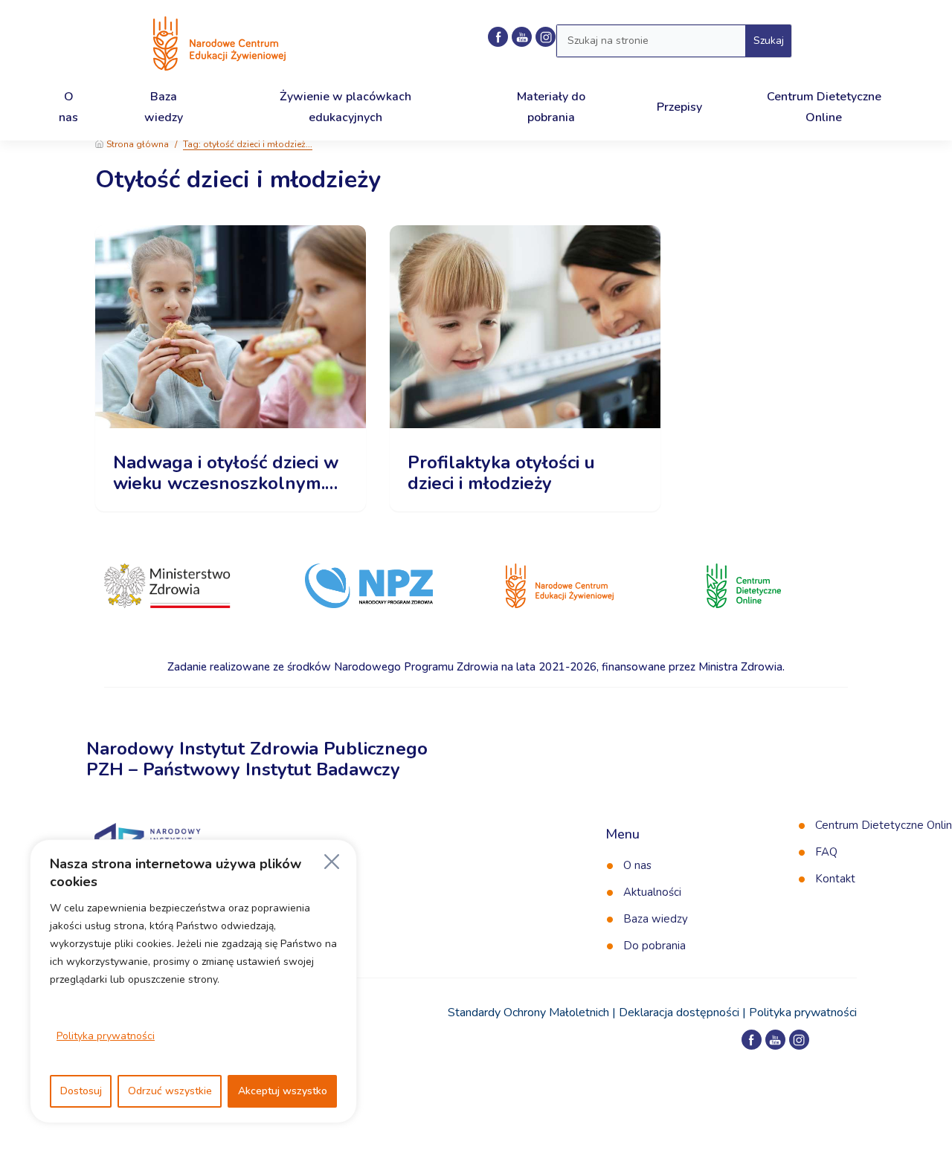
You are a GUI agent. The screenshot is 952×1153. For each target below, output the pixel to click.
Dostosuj (81, 1091)
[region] (193, 981)
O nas (637, 865)
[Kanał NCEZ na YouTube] (522, 37)
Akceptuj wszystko (282, 1091)
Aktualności (652, 892)
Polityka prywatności (106, 1036)
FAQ (826, 851)
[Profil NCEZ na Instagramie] (799, 1040)
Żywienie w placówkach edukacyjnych (345, 106)
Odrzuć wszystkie (170, 1091)
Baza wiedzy (655, 918)
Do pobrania (654, 945)
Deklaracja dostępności (679, 1012)
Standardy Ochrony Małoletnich (528, 1012)
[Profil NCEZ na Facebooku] (498, 37)
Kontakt (835, 878)
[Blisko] (331, 861)
